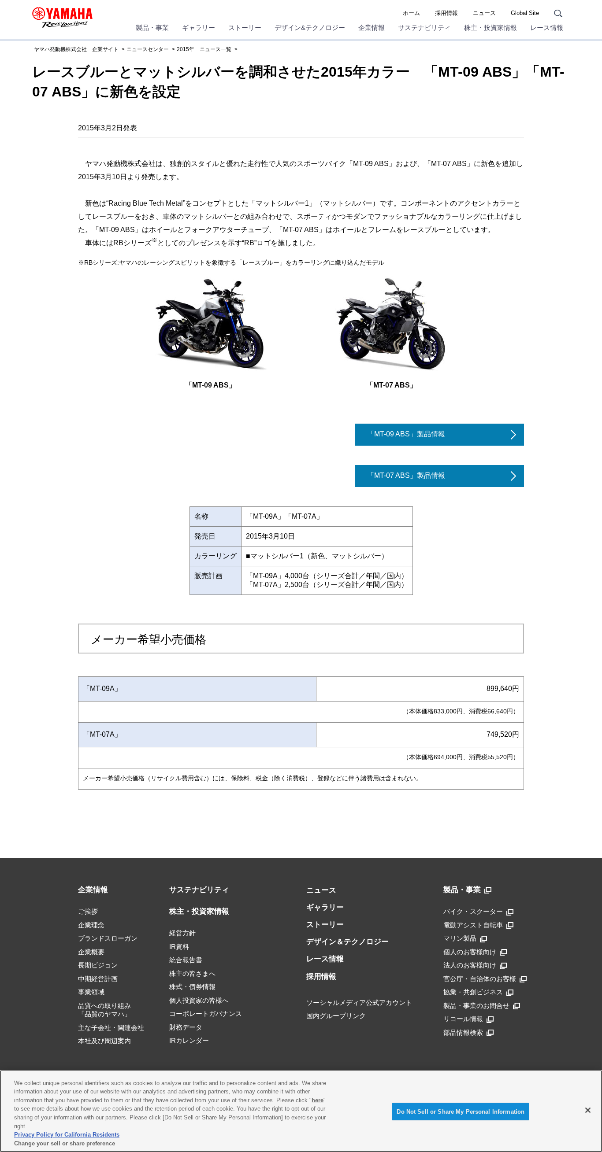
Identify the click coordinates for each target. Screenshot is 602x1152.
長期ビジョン (98, 965)
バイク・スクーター (473, 911)
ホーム (411, 13)
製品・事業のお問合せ (476, 1005)
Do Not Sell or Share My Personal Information (460, 1111)
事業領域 (91, 992)
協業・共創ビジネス (473, 992)
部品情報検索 (463, 1032)
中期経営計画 (98, 978)
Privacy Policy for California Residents (66, 1134)
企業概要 (91, 952)
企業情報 (371, 27)
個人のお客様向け (469, 952)
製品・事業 (152, 27)
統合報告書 (185, 960)
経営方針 (182, 933)
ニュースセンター (147, 49)
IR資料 (179, 946)
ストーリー (244, 27)
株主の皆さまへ (192, 973)
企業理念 (91, 925)
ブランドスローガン (107, 938)
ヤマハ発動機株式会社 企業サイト (76, 49)
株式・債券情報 (192, 986)
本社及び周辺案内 (104, 1041)
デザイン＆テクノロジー (347, 942)
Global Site (525, 13)
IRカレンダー (189, 1040)
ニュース (484, 13)
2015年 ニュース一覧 (204, 49)
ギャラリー (198, 27)
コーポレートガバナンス (205, 1013)
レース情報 (546, 27)
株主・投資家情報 (490, 27)
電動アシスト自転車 (473, 925)
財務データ (185, 1027)
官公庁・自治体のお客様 (479, 978)
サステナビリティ (424, 27)
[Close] (588, 1110)
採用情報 (446, 13)
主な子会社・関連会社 (111, 1027)
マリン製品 (459, 938)
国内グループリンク (336, 1015)
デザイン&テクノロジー (310, 27)
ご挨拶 (88, 911)
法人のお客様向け (469, 965)
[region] (301, 1111)
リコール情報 (463, 1019)
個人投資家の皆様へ (199, 1000)
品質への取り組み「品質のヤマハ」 (104, 1010)
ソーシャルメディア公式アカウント (359, 1002)
